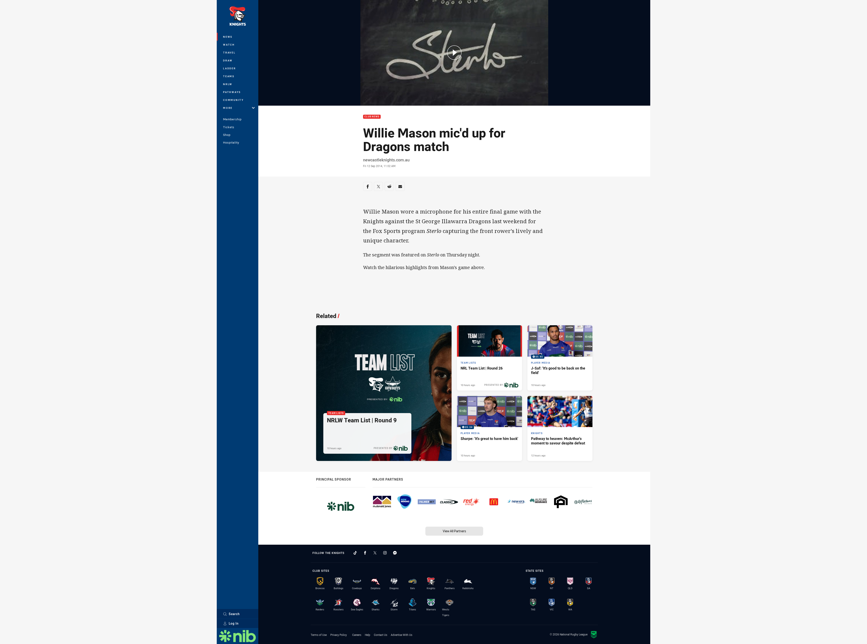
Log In (234, 623)
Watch (229, 44)
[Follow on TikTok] (355, 553)
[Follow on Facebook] (365, 553)
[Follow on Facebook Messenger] (395, 553)
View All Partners (454, 531)
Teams (229, 76)
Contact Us (380, 635)
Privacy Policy (338, 635)
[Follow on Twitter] (375, 553)
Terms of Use (319, 635)
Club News (371, 116)
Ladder (229, 68)
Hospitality (231, 142)
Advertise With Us (401, 635)
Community (233, 100)
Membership (232, 119)
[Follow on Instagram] (385, 553)
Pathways (232, 92)
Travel (229, 52)
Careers (356, 635)
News (228, 36)
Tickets (228, 127)
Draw (228, 60)
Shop (227, 135)
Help (367, 635)
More (228, 107)
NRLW (227, 84)
